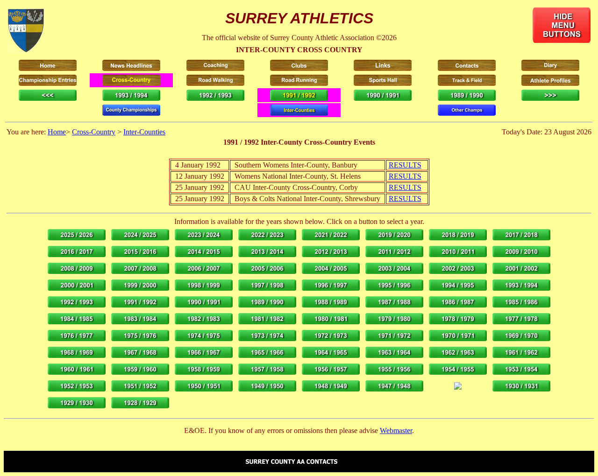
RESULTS (405, 165)
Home (57, 132)
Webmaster (396, 430)
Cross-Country (93, 132)
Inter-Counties (144, 132)
